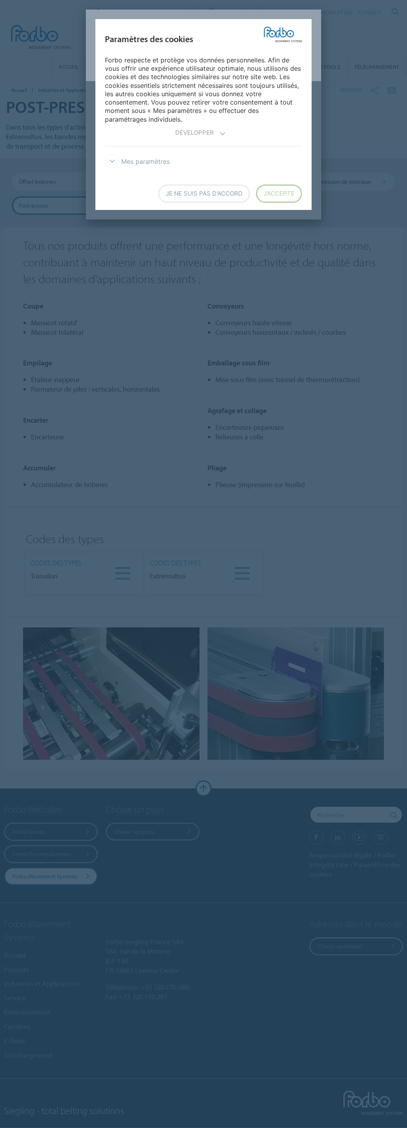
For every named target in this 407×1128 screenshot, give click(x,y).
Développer (194, 132)
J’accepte (279, 193)
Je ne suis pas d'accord (204, 193)
